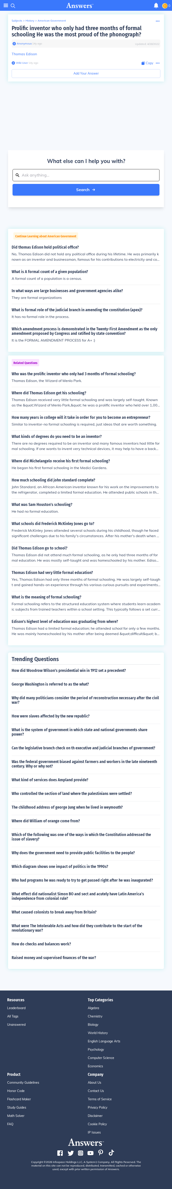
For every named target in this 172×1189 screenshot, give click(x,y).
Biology (93, 1025)
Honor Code (16, 1091)
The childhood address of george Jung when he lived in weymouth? (67, 807)
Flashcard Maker (19, 1099)
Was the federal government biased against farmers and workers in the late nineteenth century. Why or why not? (84, 764)
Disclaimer (95, 1116)
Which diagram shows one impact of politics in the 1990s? (60, 866)
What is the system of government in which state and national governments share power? (79, 732)
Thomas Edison (24, 54)
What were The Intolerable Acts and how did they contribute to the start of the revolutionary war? (77, 928)
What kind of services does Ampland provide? (50, 779)
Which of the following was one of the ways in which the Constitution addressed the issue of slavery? (81, 837)
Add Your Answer (86, 73)
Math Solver (15, 1116)
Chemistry (95, 1016)
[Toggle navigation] (6, 5)
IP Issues (94, 1132)
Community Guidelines (23, 1083)
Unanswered (16, 1025)
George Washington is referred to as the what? (50, 684)
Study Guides (16, 1107)
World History (98, 1033)
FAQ (10, 1124)
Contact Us (96, 1091)
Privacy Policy (97, 1107)
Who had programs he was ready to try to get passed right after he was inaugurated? (82, 880)
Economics (95, 1066)
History (30, 20)
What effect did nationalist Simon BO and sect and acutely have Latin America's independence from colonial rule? (78, 896)
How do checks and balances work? (41, 944)
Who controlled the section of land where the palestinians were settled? (72, 793)
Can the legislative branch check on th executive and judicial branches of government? (83, 748)
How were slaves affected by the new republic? (51, 716)
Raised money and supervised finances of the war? (54, 957)
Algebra (93, 1008)
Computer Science (101, 1058)
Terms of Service (100, 1099)
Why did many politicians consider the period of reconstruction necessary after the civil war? (85, 700)
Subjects (17, 20)
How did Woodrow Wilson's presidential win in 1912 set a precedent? (69, 670)
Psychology (96, 1050)
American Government (52, 20)
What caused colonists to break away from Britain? (54, 912)
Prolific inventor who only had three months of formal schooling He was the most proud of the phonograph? (77, 31)
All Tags (12, 1016)
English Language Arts (104, 1041)
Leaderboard (16, 1008)
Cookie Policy (97, 1124)
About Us (94, 1083)
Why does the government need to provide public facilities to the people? (73, 852)
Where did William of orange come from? (46, 820)
